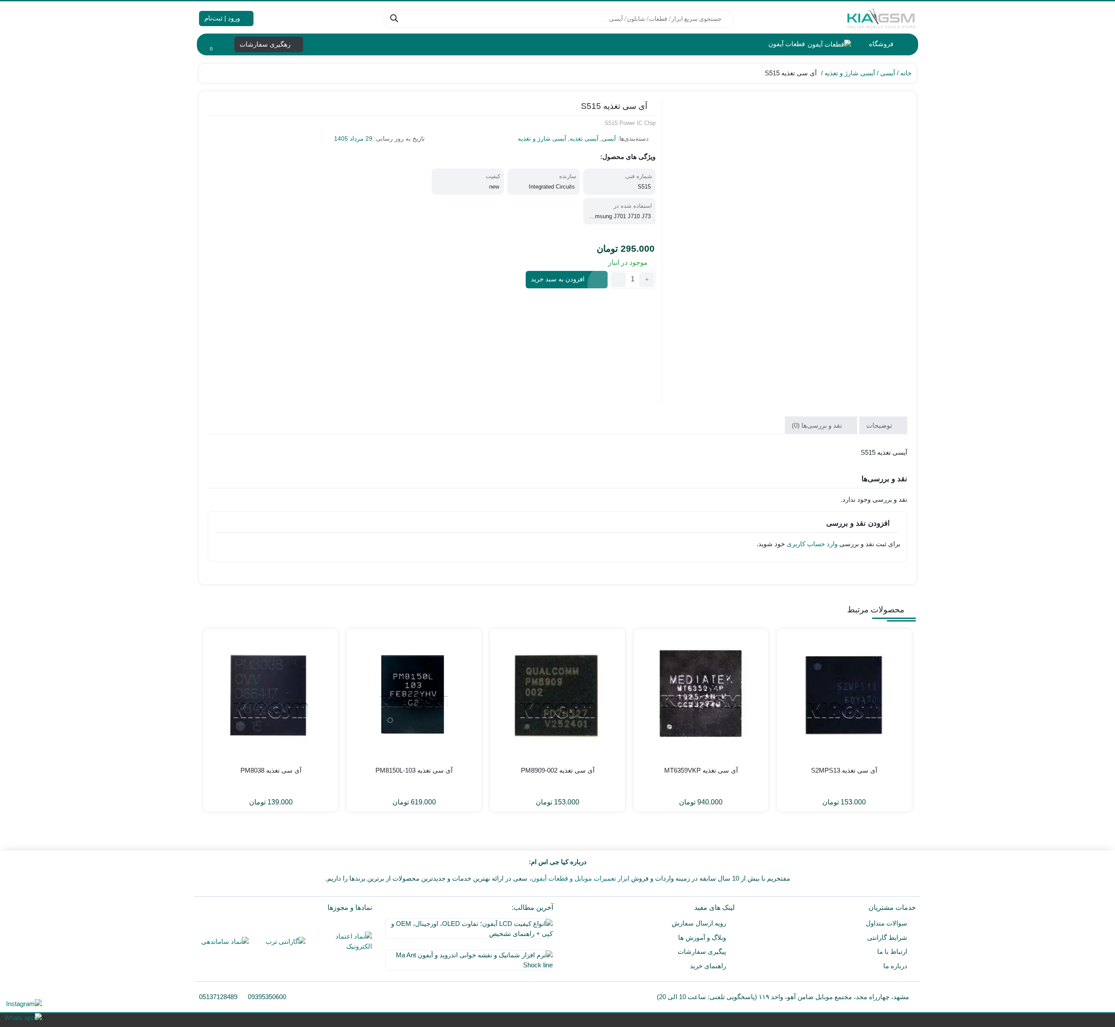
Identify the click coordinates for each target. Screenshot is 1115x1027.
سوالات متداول (886, 923)
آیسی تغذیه (584, 138)
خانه (906, 73)
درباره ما (895, 966)
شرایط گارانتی (887, 937)
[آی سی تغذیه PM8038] (271, 696)
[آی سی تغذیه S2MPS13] (844, 696)
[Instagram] (23, 1004)
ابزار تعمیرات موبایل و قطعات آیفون (580, 878)
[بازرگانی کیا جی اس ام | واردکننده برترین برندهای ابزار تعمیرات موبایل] (881, 18)
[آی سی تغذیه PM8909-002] (557, 696)
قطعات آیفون (786, 43)
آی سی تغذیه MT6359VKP (701, 770)
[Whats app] (23, 1018)
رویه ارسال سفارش (699, 923)
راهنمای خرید (708, 966)
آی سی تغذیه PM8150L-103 (414, 770)
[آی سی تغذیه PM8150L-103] (414, 696)
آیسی (887, 73)
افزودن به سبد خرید (558, 279)
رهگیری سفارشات (266, 44)
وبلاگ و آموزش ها (702, 937)
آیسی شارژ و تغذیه (849, 73)
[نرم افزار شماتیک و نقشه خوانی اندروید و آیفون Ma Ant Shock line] (467, 963)
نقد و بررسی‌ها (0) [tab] (818, 425)
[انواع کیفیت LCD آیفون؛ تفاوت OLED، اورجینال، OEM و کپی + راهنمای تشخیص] (467, 932)
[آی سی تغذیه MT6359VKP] (701, 696)
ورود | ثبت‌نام (223, 18)
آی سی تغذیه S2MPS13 (844, 770)
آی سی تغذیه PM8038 (270, 770)
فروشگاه (880, 43)
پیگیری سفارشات (702, 951)
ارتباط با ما (892, 951)
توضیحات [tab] (880, 425)
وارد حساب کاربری (812, 543)
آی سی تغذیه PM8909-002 (558, 770)
